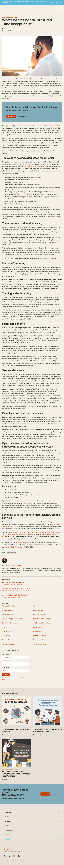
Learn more (22, 116)
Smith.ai (4, 679)
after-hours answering (27, 532)
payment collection (12, 534)
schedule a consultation (19, 542)
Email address (6, 654)
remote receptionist (34, 166)
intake (31, 534)
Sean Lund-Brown (9, 29)
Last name (5, 667)
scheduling (22, 534)
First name (5, 661)
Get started (11, 116)
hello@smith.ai (16, 547)
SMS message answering (43, 532)
